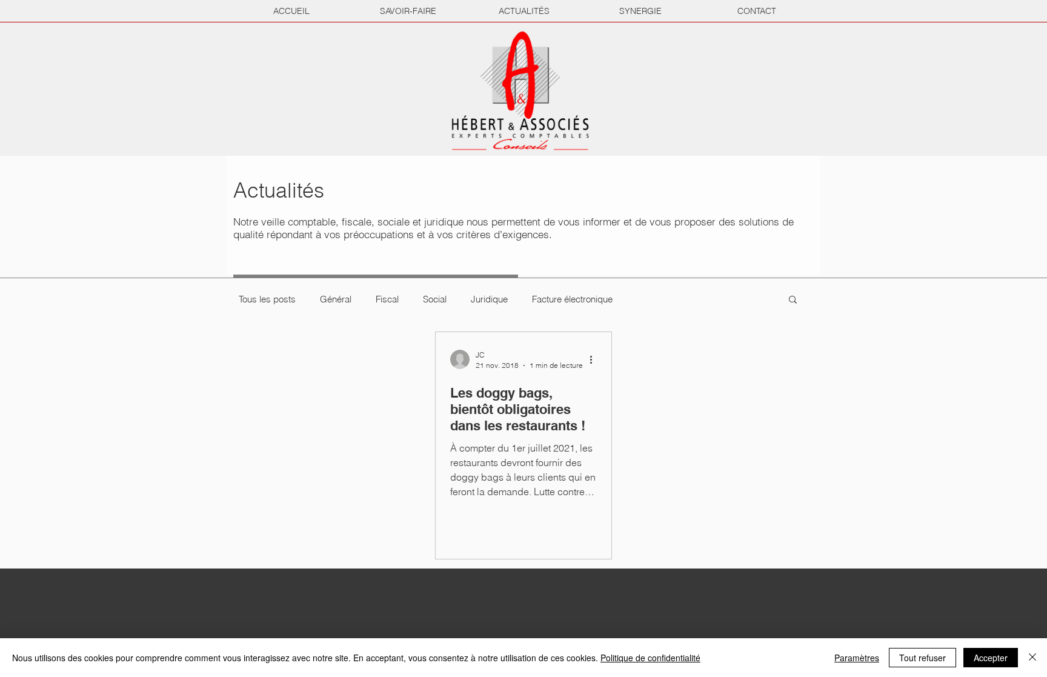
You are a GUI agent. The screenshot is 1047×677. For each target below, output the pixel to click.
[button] (793, 300)
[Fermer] (1032, 657)
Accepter (991, 658)
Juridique (489, 299)
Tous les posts (267, 299)
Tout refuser (922, 658)
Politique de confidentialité (650, 658)
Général (335, 299)
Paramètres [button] (856, 658)
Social (435, 299)
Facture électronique (572, 299)
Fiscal (387, 299)
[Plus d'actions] (595, 359)
